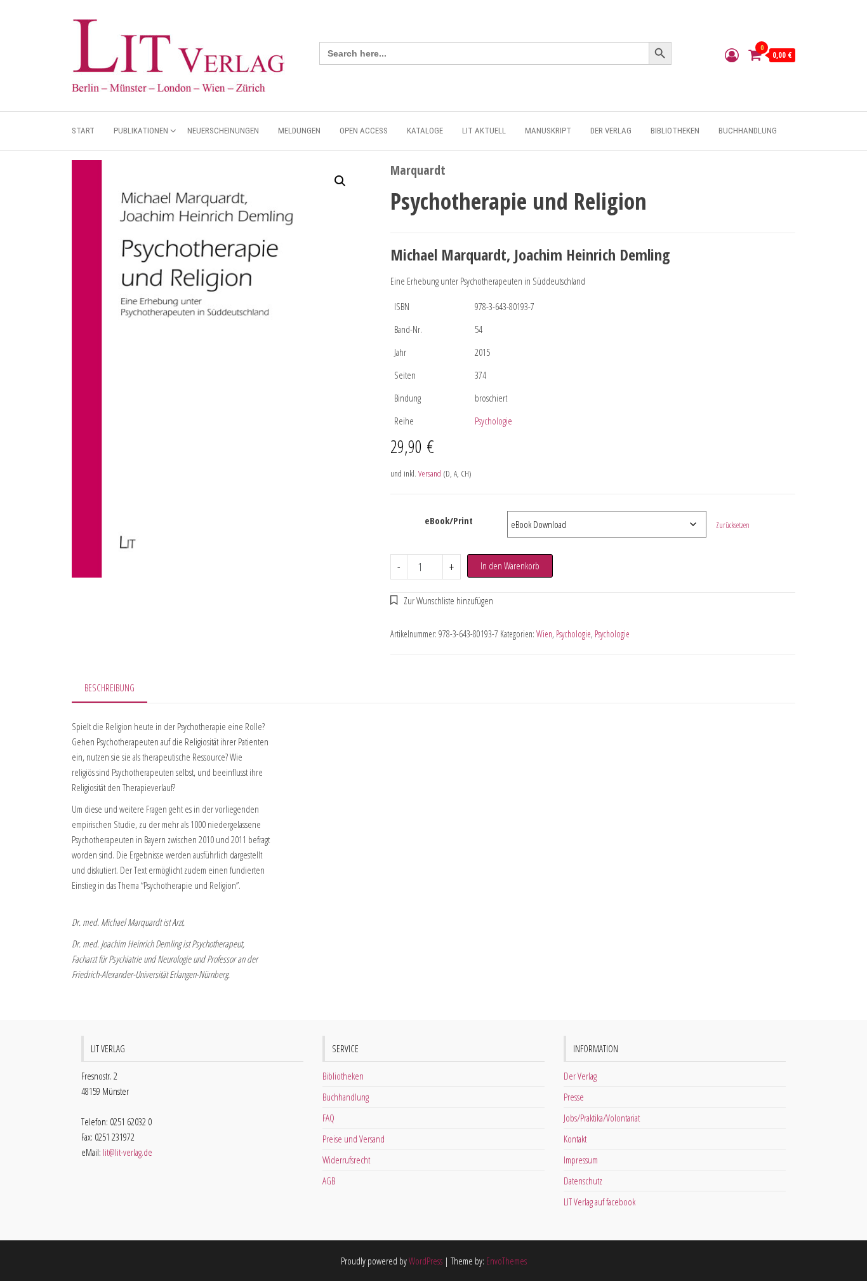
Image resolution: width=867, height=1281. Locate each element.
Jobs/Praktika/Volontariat (602, 1117)
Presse (574, 1096)
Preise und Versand (353, 1138)
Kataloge (425, 130)
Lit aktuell (484, 130)
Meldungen (299, 130)
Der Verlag (611, 130)
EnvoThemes (506, 1260)
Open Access (364, 130)
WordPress (425, 1260)
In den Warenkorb (509, 565)
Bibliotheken (675, 130)
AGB (328, 1180)
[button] (340, 181)
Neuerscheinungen (223, 130)
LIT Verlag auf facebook (599, 1201)
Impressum (581, 1159)
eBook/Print (449, 520)
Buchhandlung (747, 130)
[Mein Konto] (732, 54)
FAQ (328, 1117)
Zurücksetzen (733, 525)
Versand (429, 473)
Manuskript (548, 130)
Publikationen (141, 130)
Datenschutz (583, 1180)
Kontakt (575, 1138)
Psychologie (493, 420)
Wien (544, 634)
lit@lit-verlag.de (127, 1152)
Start (83, 130)
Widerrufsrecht (346, 1159)
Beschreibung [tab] (109, 687)
